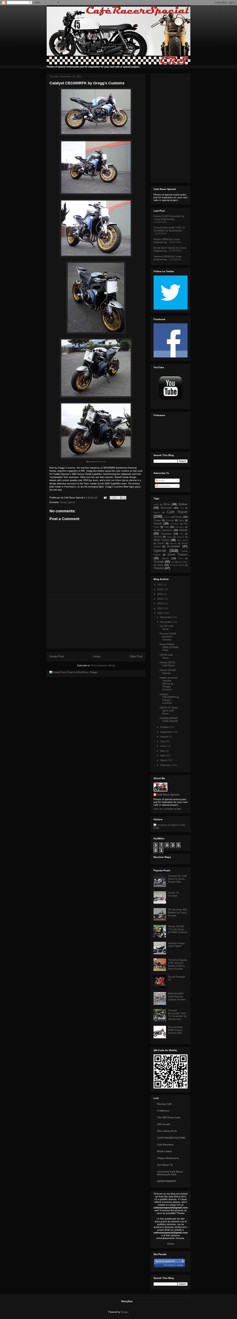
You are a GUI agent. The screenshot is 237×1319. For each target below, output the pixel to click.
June (163, 746)
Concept (170, 520)
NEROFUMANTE (166, 1181)
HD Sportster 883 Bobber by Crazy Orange (177, 912)
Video (160, 565)
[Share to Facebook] (121, 497)
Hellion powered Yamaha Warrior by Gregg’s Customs (168, 683)
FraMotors (163, 1110)
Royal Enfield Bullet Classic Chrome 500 (175, 1030)
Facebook (174, 524)
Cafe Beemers (165, 1144)
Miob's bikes (164, 1151)
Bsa (182, 508)
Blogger (124, 1312)
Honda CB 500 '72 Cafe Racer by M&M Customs (177, 929)
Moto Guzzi (161, 540)
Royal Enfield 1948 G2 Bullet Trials (169, 647)
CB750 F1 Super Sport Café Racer (169, 710)
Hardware (180, 527)
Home (96, 656)
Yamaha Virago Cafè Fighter (176, 944)
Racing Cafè (164, 1104)
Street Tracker (177, 554)
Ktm (181, 534)
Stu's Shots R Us (167, 1131)
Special (71, 502)
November (166, 621)
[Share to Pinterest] (124, 497)
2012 (160, 608)
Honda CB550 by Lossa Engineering (167, 241)
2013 (160, 603)
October (165, 727)
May (163, 750)
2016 (160, 589)
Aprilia (156, 504)
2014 (160, 598)
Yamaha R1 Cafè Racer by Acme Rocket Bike (177, 878)
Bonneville (166, 507)
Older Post (135, 656)
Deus (181, 520)
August (164, 736)
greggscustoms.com (98, 461)
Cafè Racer (177, 512)
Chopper (167, 517)
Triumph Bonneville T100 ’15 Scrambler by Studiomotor (169, 229)
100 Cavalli (163, 1124)
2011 (160, 613)
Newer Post (56, 656)
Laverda (158, 537)
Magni (169, 537)
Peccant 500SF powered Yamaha (168, 636)
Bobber (183, 504)
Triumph (159, 561)
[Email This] (111, 497)
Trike (180, 558)
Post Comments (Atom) (103, 665)
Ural (172, 562)
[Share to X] (118, 497)
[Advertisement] (96, 624)
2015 (160, 594)
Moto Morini (182, 540)
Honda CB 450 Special (168, 671)
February (165, 765)
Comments (164, 486)
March (164, 760)
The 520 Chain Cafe (168, 1117)
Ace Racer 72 (165, 1164)
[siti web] (169, 1267)
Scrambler (173, 546)
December (166, 617)
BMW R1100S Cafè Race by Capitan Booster (177, 996)
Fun (166, 526)
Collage (157, 520)
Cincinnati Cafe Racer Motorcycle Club (170, 1173)
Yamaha (159, 568)
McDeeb (180, 537)
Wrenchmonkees (177, 565)
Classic (178, 516)
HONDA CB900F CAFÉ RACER (169, 720)
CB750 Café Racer (166, 656)
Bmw (167, 504)
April (163, 755)
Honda (63, 502)
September (166, 732)
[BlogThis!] (114, 497)
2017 (160, 584)
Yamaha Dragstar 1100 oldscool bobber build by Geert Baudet (177, 964)
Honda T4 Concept (173, 894)
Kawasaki (166, 533)
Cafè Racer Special (168, 794)
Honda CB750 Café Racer (167, 664)
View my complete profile (167, 808)
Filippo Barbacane (168, 1158)
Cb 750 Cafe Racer (166, 627)
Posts (161, 480)
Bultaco (157, 512)
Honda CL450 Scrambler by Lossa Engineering (169, 217)
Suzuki (165, 558)
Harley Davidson (163, 530)
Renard (173, 543)
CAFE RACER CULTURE (171, 1137)
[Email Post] (105, 497)
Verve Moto (183, 562)
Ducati (158, 523)
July (162, 741)
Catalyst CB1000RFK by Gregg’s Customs (169, 698)
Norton (161, 543)
